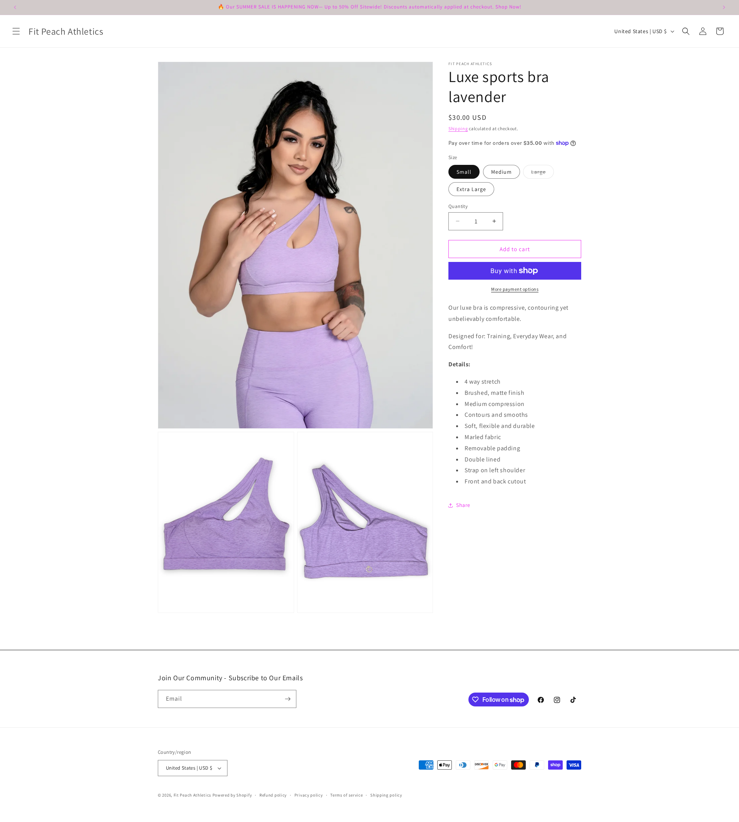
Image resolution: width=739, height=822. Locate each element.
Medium (501, 171)
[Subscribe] (287, 699)
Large (542, 173)
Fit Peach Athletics (193, 795)
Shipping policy (386, 794)
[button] (16, 31)
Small (463, 171)
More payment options (514, 289)
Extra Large (471, 188)
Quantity (458, 206)
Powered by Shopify (232, 795)
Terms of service (346, 794)
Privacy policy (308, 794)
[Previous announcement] (15, 7)
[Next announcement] (724, 7)
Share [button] (463, 505)
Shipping (458, 128)
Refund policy (273, 794)
